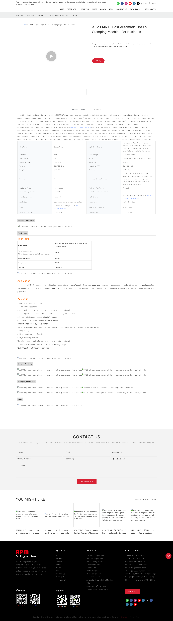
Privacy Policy (135, 617)
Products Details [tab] (78, 109)
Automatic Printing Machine (80, 127)
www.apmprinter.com (96, 617)
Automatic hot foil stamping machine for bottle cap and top (56, 531)
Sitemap (124, 617)
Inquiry (98, 61)
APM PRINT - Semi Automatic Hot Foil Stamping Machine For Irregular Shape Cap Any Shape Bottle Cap (85, 531)
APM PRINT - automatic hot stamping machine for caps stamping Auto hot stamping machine (28, 531)
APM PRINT (20, 15)
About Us (146, 499)
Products (138, 499)
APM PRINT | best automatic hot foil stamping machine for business (52, 15)
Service (153, 499)
